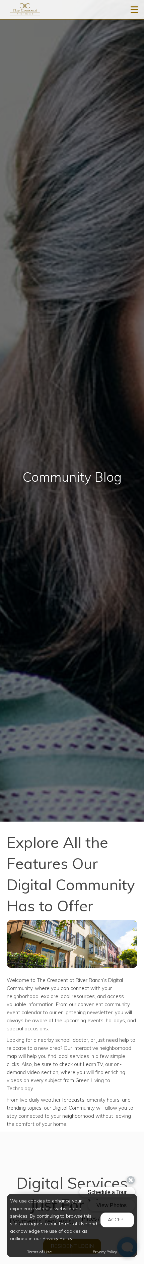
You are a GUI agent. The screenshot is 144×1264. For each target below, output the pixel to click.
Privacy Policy (105, 1251)
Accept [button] (117, 1220)
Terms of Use (39, 1251)
